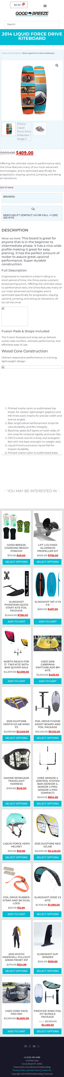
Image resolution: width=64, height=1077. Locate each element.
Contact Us (46, 1070)
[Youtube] (34, 1046)
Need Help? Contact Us (20, 215)
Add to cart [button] (16, 621)
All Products (15, 53)
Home (4, 53)
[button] (45, 5)
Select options (16, 561)
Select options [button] (48, 971)
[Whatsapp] (38, 1046)
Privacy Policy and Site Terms (26, 1070)
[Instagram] (30, 1046)
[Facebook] (25, 1046)
